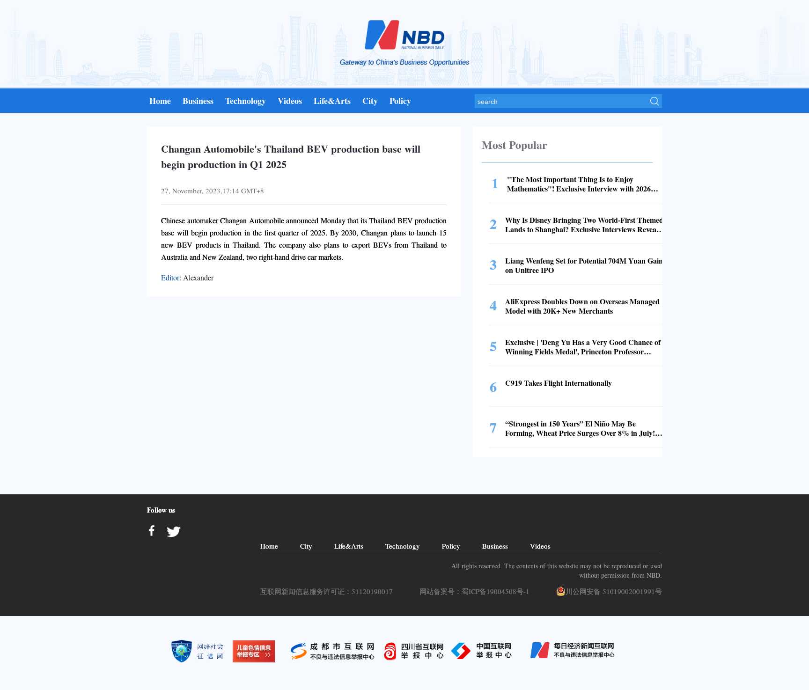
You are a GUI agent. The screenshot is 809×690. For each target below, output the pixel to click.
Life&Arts (332, 101)
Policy (400, 101)
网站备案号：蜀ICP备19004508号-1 (476, 591)
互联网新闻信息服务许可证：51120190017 (328, 591)
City (370, 101)
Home (160, 101)
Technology (245, 101)
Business (198, 101)
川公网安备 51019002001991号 (614, 591)
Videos (290, 101)
